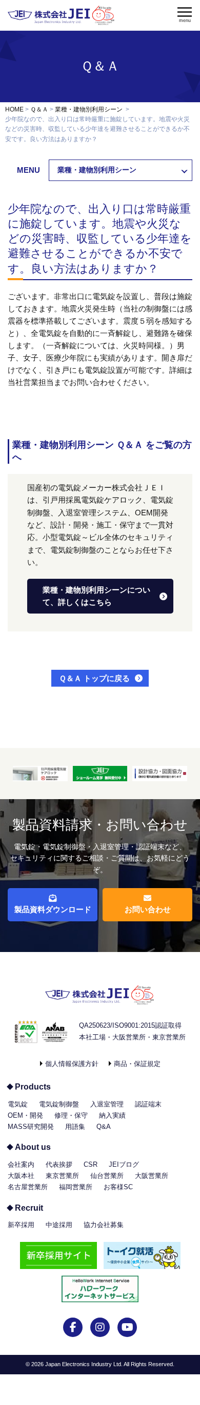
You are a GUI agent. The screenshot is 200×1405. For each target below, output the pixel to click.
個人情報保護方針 (71, 1064)
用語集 (75, 1126)
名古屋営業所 (28, 1187)
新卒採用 (21, 1225)
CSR (90, 1164)
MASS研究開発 (31, 1126)
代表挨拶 (59, 1164)
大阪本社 (21, 1176)
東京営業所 (62, 1176)
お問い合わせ (148, 909)
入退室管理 (107, 1104)
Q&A (103, 1126)
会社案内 (21, 1164)
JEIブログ (124, 1164)
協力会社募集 (104, 1225)
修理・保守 (71, 1115)
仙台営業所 (107, 1176)
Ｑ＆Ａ (100, 66)
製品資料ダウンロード (52, 909)
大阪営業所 (151, 1176)
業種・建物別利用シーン (89, 109)
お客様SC (118, 1187)
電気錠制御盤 (59, 1104)
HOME (14, 109)
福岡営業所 (75, 1187)
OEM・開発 (25, 1115)
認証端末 (148, 1104)
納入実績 (112, 1115)
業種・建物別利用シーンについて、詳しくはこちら (96, 595)
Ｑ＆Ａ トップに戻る (94, 678)
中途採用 (59, 1225)
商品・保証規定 (137, 1064)
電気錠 (18, 1104)
